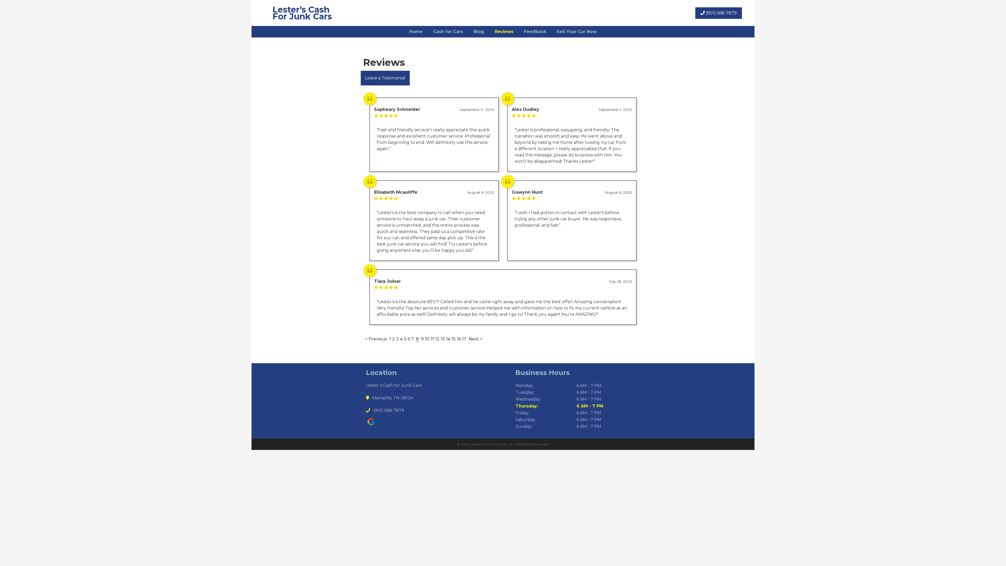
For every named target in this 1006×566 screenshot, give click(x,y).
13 (443, 338)
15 (454, 338)
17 (464, 338)
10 (427, 338)
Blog (479, 31)
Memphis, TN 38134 (392, 397)
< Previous (376, 338)
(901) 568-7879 (721, 12)
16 (459, 338)
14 (448, 338)
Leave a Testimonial (385, 77)
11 (432, 338)
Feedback (535, 31)
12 (437, 338)
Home (416, 31)
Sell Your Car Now (577, 31)
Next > (475, 338)
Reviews (504, 31)
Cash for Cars (448, 31)
